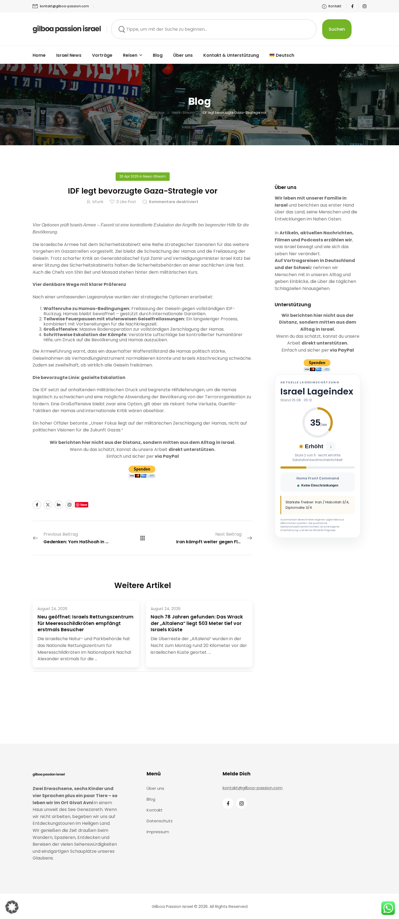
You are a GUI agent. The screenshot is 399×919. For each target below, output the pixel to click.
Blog (158, 55)
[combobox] (213, 29)
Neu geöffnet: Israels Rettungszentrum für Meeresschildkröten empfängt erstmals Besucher (85, 623)
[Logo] (67, 29)
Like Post (126, 201)
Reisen (130, 55)
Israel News (68, 55)
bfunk (98, 201)
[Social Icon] (352, 6)
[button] (12, 907)
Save (83, 505)
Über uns (183, 55)
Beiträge (157, 112)
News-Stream (183, 112)
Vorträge (102, 55)
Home (39, 55)
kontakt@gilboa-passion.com (253, 788)
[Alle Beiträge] (143, 538)
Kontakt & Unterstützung (231, 55)
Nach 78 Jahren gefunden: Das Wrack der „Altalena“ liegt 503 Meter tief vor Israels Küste (197, 623)
